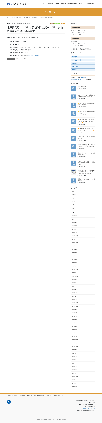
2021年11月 (75, 380)
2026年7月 (74, 219)
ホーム (9, 395)
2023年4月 (74, 326)
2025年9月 (74, 246)
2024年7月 (74, 286)
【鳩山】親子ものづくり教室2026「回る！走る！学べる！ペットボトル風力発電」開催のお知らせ (86, 172)
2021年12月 (75, 376)
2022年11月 (75, 343)
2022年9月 (74, 349)
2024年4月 (74, 293)
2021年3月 (74, 386)
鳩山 (86, 77)
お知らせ (57, 23)
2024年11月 (75, 272)
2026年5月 (74, 226)
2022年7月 (74, 356)
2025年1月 (74, 266)
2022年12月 (75, 339)
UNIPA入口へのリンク (34, 55)
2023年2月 (74, 333)
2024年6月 (74, 289)
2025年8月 (74, 249)
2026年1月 (74, 232)
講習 (52, 23)
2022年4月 (74, 363)
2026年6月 (74, 222)
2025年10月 (75, 242)
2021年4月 (74, 383)
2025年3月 (74, 262)
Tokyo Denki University (88, 408)
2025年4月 (74, 259)
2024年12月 (75, 269)
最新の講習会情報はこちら (84, 86)
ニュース (74, 198)
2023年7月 (74, 316)
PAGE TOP (98, 408)
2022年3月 (74, 366)
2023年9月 (74, 309)
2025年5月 (74, 256)
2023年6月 (74, 319)
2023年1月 (74, 336)
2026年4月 (74, 229)
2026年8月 (74, 216)
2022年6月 (74, 359)
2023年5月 (74, 323)
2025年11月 (75, 239)
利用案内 (29, 395)
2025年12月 (75, 236)
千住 (63, 23)
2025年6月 (74, 252)
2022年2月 (74, 370)
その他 (73, 201)
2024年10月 (75, 276)
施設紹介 (16, 395)
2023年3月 (74, 329)
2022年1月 (74, 373)
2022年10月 (75, 346)
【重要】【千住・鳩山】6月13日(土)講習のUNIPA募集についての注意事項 (86, 163)
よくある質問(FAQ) (56, 395)
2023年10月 (75, 306)
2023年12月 (75, 303)
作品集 (47, 395)
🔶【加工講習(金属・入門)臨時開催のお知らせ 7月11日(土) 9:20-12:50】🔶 (86, 121)
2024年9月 (74, 279)
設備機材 (22, 395)
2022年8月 (74, 353)
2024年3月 (74, 296)
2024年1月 (74, 299)
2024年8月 (74, 282)
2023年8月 (74, 313)
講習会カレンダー (76, 79)
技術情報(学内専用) (39, 395)
